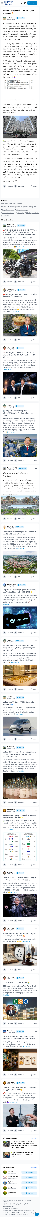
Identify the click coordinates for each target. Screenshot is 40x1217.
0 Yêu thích (10, 186)
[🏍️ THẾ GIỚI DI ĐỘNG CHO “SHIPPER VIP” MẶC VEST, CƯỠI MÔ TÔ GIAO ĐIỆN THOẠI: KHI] (20, 263)
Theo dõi (21, 18)
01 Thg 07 (10, 929)
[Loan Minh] (4, 225)
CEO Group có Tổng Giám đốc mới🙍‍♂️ (16, 983)
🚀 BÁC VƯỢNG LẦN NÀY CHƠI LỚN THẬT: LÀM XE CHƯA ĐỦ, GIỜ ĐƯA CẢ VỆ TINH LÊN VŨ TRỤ (19, 355)
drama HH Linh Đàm (8, 213)
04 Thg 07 (10, 811)
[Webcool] (20, 193)
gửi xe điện (20, 213)
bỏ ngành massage (22, 210)
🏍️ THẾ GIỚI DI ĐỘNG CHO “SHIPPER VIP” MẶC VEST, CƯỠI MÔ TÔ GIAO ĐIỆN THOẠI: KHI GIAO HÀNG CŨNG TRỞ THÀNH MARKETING (20, 232)
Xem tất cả (33, 1167)
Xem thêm (19, 247)
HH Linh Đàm (18, 203)
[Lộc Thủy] (4, 873)
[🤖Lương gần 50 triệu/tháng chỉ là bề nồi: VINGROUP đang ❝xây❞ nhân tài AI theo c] (20, 445)
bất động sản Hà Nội (32, 213)
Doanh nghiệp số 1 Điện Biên (11, 207)
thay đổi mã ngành (8, 210)
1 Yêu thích (9, 281)
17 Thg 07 (10, 528)
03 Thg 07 (10, 874)
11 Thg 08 (10, 407)
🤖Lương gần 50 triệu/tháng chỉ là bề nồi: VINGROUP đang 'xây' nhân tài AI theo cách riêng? (18, 413)
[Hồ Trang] (4, 527)
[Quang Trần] (4, 810)
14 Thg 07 (10, 586)
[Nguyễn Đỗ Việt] (4, 468)
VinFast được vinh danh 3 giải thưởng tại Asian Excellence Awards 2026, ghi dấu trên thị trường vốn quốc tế (19, 754)
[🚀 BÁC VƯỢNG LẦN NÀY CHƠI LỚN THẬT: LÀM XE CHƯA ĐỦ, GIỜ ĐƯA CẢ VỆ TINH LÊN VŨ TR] (20, 383)
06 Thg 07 (10, 748)
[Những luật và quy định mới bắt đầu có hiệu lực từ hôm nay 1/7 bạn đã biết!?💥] (20, 955)
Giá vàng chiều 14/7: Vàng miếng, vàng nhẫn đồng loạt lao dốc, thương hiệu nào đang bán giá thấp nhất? (19, 648)
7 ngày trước (10, 291)
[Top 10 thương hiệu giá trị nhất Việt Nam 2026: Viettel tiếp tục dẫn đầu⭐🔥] (20, 846)
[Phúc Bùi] (4, 1031)
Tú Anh (9, 17)
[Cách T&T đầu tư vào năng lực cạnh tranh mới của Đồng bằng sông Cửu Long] (20, 562)
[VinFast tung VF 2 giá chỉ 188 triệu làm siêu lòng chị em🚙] (20, 726)
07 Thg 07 (10, 698)
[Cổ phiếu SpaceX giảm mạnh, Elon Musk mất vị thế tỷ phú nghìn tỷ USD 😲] (20, 1115)
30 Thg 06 (10, 979)
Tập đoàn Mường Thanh (29, 207)
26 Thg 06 (10, 1084)
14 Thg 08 (10, 349)
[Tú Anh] (4, 406)
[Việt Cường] (4, 290)
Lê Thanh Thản (7, 203)
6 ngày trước (10, 226)
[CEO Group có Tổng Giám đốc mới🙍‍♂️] (20, 1008)
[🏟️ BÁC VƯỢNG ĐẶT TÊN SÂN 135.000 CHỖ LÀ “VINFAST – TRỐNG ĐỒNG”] (20, 325)
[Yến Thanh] (4, 348)
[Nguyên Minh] (4, 585)
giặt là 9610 (5, 216)
